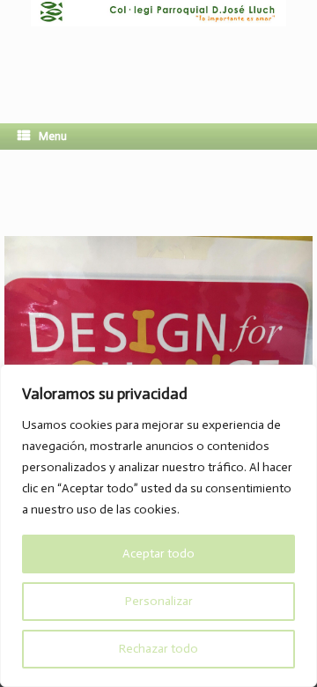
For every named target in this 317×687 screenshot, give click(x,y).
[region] (158, 526)
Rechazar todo (158, 648)
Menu (53, 136)
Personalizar (159, 601)
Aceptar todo (158, 553)
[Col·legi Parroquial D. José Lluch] (158, 48)
